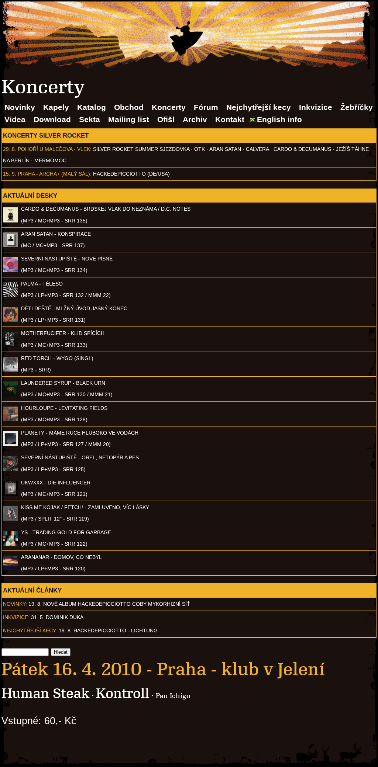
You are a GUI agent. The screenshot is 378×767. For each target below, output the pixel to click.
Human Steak (45, 693)
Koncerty (169, 107)
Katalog (91, 107)
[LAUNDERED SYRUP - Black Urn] (10, 395)
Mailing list (128, 119)
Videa (14, 119)
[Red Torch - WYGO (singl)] (10, 370)
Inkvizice (315, 107)
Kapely (56, 107)
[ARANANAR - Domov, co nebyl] (10, 568)
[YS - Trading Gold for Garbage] (10, 544)
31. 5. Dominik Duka (57, 617)
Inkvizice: (16, 617)
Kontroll (123, 693)
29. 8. (9, 149)
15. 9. (9, 174)
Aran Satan (225, 149)
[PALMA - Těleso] (10, 295)
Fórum (206, 107)
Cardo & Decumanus (302, 149)
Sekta (89, 119)
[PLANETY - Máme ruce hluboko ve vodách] (10, 444)
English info (279, 119)
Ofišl (166, 119)
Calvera (257, 149)
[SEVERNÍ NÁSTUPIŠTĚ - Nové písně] (10, 270)
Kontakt (229, 119)
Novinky (19, 107)
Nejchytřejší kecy (258, 107)
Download (52, 119)
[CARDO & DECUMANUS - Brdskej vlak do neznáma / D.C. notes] (10, 221)
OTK (199, 149)
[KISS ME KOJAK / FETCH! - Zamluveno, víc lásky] (10, 519)
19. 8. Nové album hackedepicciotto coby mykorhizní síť (109, 604)
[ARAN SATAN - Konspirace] (10, 245)
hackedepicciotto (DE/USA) (131, 174)
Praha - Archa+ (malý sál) (54, 174)
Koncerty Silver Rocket (46, 135)
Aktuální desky (30, 195)
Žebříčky (356, 107)
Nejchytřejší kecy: (30, 630)
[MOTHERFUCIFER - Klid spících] (10, 345)
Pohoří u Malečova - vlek (54, 149)
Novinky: (15, 604)
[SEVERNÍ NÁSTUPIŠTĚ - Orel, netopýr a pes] (10, 469)
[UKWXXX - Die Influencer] (10, 494)
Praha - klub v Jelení (241, 669)
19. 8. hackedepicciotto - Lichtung (108, 630)
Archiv (195, 119)
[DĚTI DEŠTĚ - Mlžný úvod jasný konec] (10, 320)
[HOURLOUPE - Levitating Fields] (10, 419)
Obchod (129, 107)
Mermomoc (50, 160)
